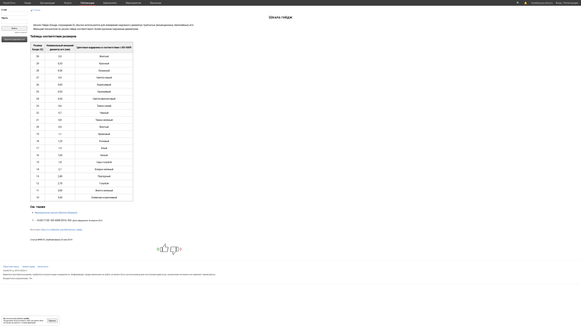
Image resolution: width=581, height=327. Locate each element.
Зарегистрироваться (14, 39)
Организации (47, 3)
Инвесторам (29, 266)
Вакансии (155, 3)
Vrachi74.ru (9, 3)
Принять (52, 321)
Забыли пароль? (21, 32)
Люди (27, 3)
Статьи (37, 10)
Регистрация (571, 3)
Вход (558, 3)
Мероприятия (133, 3)
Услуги (67, 3)
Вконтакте (43, 266)
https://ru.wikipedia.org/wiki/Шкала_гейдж (61, 229)
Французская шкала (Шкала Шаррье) (56, 212)
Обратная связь (11, 266)
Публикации (87, 3)
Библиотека (110, 3)
